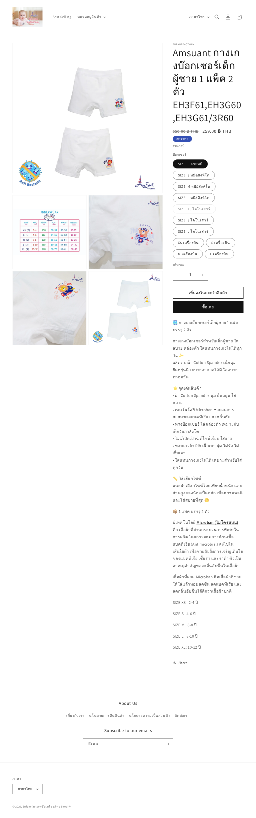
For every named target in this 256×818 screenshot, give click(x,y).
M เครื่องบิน (188, 254)
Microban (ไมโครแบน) (217, 522)
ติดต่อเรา (182, 715)
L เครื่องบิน (219, 254)
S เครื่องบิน (220, 242)
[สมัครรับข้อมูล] (167, 744)
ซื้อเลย (208, 307)
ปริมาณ (178, 265)
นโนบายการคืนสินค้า (106, 715)
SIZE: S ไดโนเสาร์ (193, 220)
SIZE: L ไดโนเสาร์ (193, 231)
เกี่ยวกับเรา (75, 715)
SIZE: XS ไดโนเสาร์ (197, 209)
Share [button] (183, 663)
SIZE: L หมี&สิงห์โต (194, 197)
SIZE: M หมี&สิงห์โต (194, 186)
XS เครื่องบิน (188, 242)
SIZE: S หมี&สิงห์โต (194, 175)
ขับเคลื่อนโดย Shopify (56, 806)
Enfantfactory (32, 806)
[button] (91, 16)
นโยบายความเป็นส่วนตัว (149, 715)
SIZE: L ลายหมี (190, 164)
